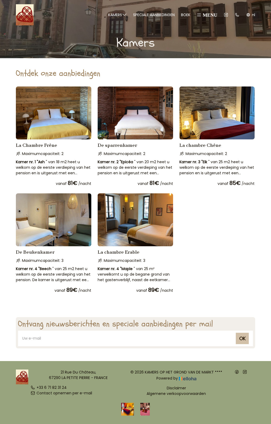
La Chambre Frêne (36, 145)
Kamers (115, 14)
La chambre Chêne (200, 145)
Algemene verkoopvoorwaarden (176, 393)
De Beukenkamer (35, 252)
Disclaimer (176, 388)
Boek (185, 14)
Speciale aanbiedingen (154, 14)
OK (242, 338)
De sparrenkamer (117, 145)
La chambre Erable (118, 252)
